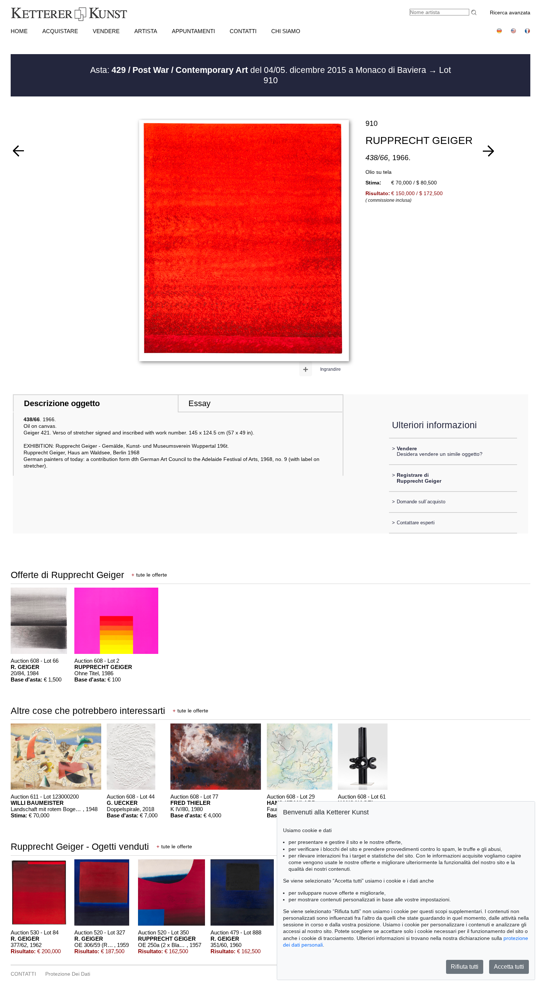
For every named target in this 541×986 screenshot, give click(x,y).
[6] (488, 150)
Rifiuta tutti (464, 967)
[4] (18, 150)
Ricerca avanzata (510, 12)
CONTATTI (243, 31)
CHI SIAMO (285, 31)
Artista (145, 31)
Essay (199, 403)
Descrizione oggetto (62, 403)
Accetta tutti (509, 967)
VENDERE (106, 31)
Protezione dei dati (67, 974)
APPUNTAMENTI (193, 31)
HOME (19, 31)
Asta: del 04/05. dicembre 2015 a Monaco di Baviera (259, 70)
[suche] (475, 12)
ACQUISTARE (60, 31)
